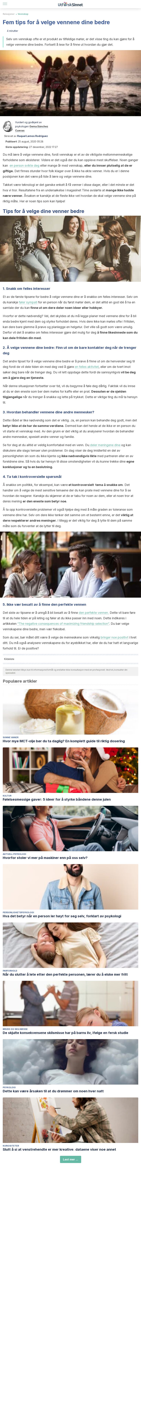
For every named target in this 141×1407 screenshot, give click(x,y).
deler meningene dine (104, 445)
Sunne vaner (10, 737)
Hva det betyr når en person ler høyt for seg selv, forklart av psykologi (62, 916)
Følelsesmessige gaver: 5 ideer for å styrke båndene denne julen (57, 799)
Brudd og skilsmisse (15, 1029)
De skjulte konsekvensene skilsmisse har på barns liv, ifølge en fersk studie (65, 1033)
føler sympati (28, 302)
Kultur (7, 795)
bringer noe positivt (114, 637)
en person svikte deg (24, 165)
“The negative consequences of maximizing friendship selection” (63, 623)
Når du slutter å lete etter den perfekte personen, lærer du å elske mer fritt (65, 974)
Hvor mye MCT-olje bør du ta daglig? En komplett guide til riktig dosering (64, 741)
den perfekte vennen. (94, 612)
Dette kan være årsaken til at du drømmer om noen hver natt (53, 1091)
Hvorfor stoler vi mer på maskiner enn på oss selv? (45, 858)
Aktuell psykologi (14, 854)
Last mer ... (70, 1159)
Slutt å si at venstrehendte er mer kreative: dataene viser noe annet (59, 1149)
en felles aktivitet (87, 367)
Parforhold (10, 970)
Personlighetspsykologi (18, 912)
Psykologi (9, 1087)
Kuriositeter (11, 1145)
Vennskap (23, 14)
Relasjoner (9, 14)
